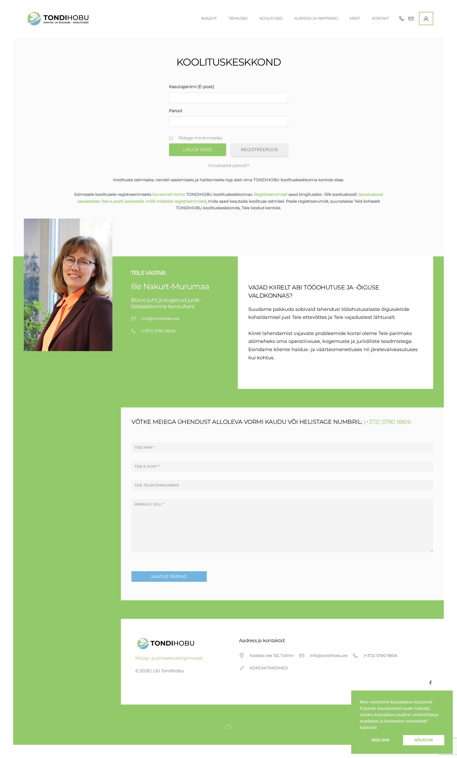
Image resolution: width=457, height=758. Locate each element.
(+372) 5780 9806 (158, 330)
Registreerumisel (270, 194)
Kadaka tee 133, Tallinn (272, 655)
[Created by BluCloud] (228, 726)
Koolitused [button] (271, 18)
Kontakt (380, 18)
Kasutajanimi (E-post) (191, 86)
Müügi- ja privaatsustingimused (169, 658)
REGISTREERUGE (259, 149)
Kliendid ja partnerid (316, 18)
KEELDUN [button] (380, 740)
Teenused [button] (238, 18)
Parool (175, 110)
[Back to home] (58, 18)
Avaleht (209, 18)
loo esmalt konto (168, 194)
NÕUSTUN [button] (423, 740)
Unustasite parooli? (228, 165)
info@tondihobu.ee (160, 318)
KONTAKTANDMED (269, 667)
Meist (355, 18)
